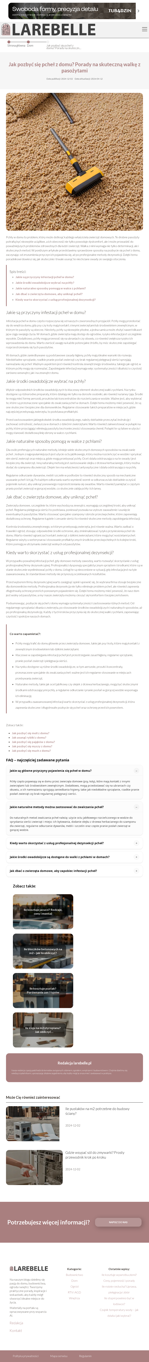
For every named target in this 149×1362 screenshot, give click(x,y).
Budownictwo (74, 1274)
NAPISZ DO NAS (118, 1222)
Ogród (74, 1286)
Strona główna (16, 45)
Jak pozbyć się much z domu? (31, 750)
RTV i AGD (74, 1292)
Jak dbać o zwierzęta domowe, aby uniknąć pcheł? (49, 294)
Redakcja (16, 1323)
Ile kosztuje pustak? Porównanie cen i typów (43, 990)
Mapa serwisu (58, 1356)
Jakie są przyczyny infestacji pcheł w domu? (44, 277)
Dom (30, 45)
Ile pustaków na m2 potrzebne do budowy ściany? (97, 1111)
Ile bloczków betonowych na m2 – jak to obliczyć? (43, 951)
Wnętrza (74, 1298)
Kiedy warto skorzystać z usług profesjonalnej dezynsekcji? (55, 299)
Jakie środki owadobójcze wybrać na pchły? (44, 282)
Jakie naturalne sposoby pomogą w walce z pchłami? (50, 288)
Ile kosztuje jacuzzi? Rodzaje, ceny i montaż (43, 911)
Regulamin (85, 1356)
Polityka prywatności (26, 1356)
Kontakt (16, 1330)
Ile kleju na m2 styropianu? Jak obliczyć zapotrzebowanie (43, 1030)
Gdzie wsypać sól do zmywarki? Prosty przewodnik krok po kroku (94, 1154)
